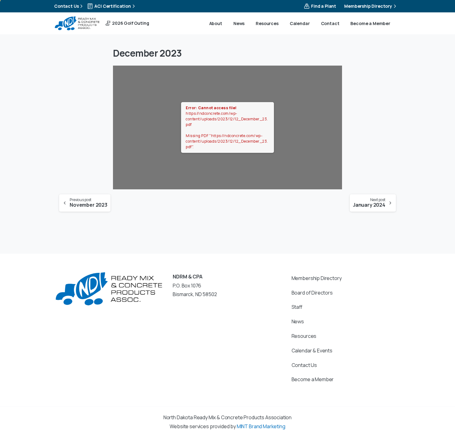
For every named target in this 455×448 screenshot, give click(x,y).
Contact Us (66, 6)
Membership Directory (368, 6)
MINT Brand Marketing (261, 426)
